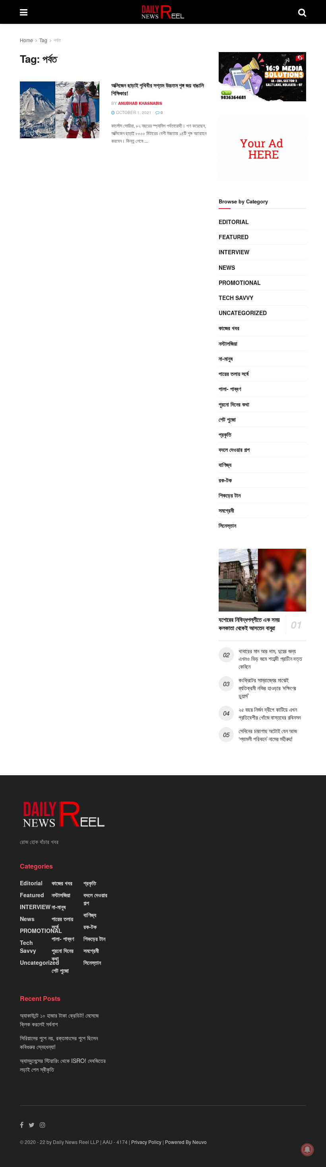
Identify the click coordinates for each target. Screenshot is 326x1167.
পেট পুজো (227, 419)
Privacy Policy (146, 1141)
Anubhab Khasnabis (140, 103)
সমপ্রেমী (226, 510)
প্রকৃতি (225, 434)
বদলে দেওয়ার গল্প (234, 449)
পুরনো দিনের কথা (234, 404)
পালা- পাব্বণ (230, 389)
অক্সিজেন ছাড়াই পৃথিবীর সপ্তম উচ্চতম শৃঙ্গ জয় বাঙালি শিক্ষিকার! (157, 89)
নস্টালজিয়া (228, 343)
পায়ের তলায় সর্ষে (233, 373)
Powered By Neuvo (186, 1141)
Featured (233, 237)
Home (26, 40)
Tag (43, 40)
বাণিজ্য (225, 464)
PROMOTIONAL (240, 282)
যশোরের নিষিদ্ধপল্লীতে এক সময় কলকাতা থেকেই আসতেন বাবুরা (249, 623)
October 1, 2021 (133, 112)
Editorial (234, 222)
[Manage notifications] (307, 1149)
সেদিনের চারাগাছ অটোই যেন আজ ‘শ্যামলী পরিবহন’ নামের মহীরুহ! (268, 735)
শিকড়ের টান (230, 495)
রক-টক (225, 480)
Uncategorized (243, 313)
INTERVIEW (234, 252)
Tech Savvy (236, 298)
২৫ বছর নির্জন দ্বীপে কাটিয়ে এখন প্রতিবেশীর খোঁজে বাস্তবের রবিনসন (270, 713)
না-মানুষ (226, 358)
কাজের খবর (229, 328)
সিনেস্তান (227, 525)
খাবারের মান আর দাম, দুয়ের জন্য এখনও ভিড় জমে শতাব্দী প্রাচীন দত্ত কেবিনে (270, 658)
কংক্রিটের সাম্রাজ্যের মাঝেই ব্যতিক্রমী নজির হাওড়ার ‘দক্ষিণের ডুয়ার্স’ (267, 687)
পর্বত (57, 40)
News (227, 267)
